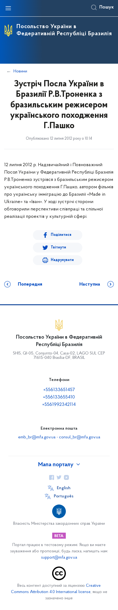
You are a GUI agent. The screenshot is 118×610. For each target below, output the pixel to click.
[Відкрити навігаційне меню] (8, 8)
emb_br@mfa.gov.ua (36, 437)
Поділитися (61, 235)
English (64, 488)
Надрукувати (62, 260)
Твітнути (58, 247)
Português (64, 496)
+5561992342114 (59, 404)
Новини (20, 71)
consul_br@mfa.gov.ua (79, 437)
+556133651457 (59, 390)
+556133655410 (59, 397)
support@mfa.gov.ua (59, 558)
